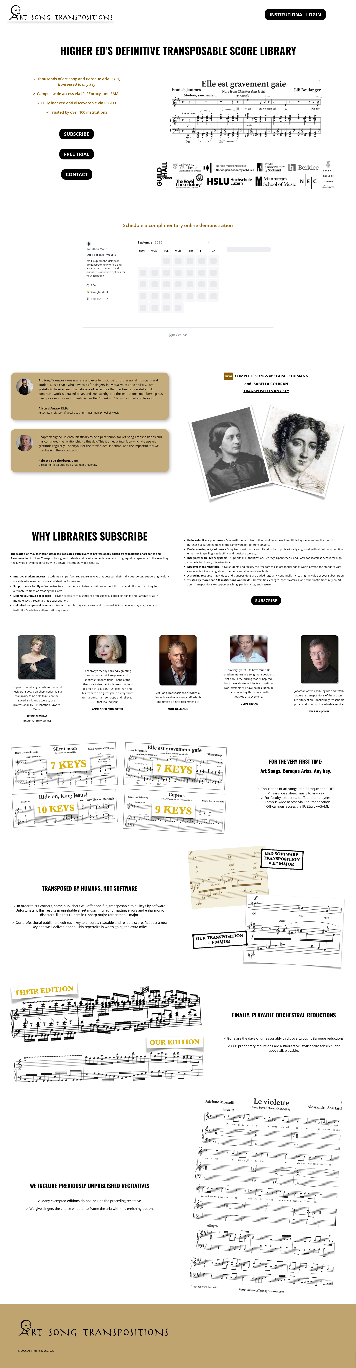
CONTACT (77, 174)
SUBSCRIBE (76, 134)
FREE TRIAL (76, 154)
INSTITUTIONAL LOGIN (295, 14)
